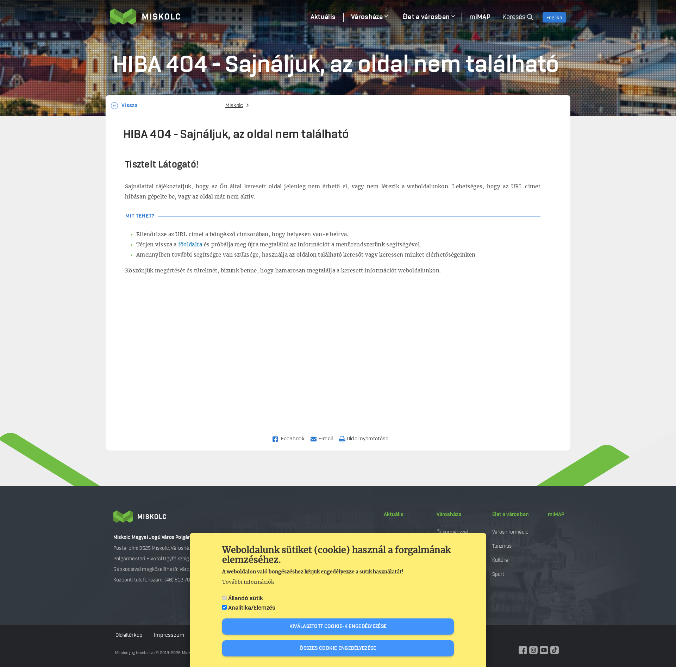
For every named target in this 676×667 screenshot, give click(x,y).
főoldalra (190, 244)
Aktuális (393, 514)
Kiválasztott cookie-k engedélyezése (338, 626)
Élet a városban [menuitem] (426, 17)
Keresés (513, 17)
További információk (248, 582)
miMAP (556, 514)
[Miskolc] (206, 16)
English (554, 17)
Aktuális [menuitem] (323, 17)
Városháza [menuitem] (367, 17)
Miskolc (234, 105)
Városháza (449, 514)
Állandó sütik (245, 598)
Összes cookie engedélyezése (338, 648)
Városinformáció (510, 532)
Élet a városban (510, 514)
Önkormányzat (453, 532)
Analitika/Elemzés (251, 608)
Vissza (129, 105)
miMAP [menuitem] (479, 17)
